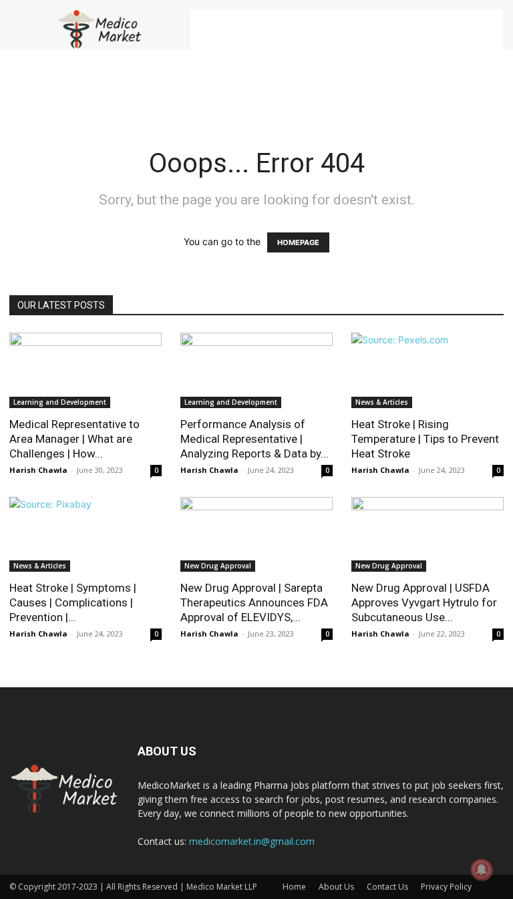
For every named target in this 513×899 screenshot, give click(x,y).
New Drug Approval (217, 565)
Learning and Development (59, 402)
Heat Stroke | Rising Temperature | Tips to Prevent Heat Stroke (425, 438)
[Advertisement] (346, 29)
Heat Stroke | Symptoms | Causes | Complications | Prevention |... (72, 602)
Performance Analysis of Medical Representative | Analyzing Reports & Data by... (254, 438)
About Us (336, 886)
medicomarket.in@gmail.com (252, 841)
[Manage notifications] (481, 869)
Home (294, 886)
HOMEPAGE (298, 242)
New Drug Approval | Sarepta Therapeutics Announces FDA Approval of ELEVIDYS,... (254, 602)
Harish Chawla (38, 470)
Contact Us (387, 886)
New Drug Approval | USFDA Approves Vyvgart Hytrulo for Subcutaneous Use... (424, 602)
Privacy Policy (446, 886)
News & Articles (381, 402)
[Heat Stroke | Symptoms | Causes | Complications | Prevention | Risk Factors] (85, 534)
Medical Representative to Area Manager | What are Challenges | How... (74, 438)
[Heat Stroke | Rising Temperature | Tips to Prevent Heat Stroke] (427, 370)
